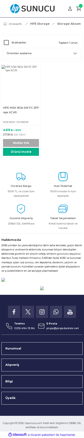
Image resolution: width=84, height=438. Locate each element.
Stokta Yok (21, 143)
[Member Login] (70, 8)
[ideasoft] (17, 435)
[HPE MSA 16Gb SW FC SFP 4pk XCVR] (21, 84)
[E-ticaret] (41, 435)
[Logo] (32, 8)
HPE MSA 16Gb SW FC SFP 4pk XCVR (21, 110)
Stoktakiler (18, 42)
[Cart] (79, 8)
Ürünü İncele (21, 151)
